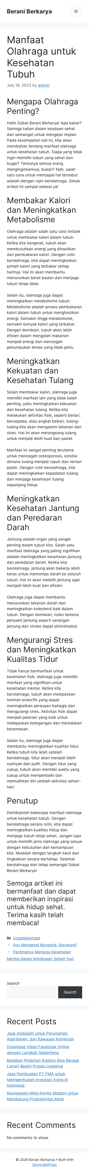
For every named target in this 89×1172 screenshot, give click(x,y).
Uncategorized (26, 938)
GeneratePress (44, 1164)
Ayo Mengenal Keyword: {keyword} (45, 945)
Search (13, 983)
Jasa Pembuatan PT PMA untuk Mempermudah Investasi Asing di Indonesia (37, 1080)
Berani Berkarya (29, 11)
